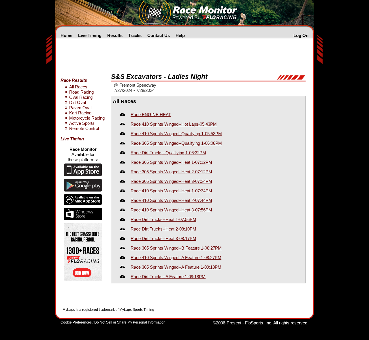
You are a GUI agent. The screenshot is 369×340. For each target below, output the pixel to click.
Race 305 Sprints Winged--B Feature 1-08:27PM (176, 248)
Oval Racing (81, 97)
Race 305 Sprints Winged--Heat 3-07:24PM (171, 181)
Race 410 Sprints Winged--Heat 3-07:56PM (171, 209)
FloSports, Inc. (258, 322)
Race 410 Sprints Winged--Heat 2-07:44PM (171, 200)
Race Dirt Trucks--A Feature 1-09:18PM (168, 276)
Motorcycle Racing (87, 118)
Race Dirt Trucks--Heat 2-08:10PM (163, 228)
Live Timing (89, 35)
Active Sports (82, 123)
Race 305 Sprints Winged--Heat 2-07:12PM (171, 171)
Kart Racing (80, 112)
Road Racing (81, 92)
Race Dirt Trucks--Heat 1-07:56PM (163, 219)
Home (66, 35)
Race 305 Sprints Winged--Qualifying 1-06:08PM (176, 143)
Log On (300, 35)
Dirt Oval (77, 102)
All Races (78, 86)
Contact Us (158, 35)
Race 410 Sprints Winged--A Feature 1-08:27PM (176, 257)
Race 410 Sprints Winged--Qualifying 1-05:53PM (176, 133)
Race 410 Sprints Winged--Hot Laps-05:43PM (174, 124)
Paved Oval (80, 107)
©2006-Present (227, 322)
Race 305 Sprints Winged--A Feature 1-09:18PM (176, 267)
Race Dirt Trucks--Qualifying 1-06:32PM (168, 152)
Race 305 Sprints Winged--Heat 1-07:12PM (171, 162)
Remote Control (84, 128)
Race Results (74, 80)
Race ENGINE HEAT (151, 114)
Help (180, 35)
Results (115, 35)
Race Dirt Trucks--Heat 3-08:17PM (163, 238)
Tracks (135, 35)
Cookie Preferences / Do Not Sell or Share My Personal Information (113, 322)
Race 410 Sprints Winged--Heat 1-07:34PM (171, 190)
